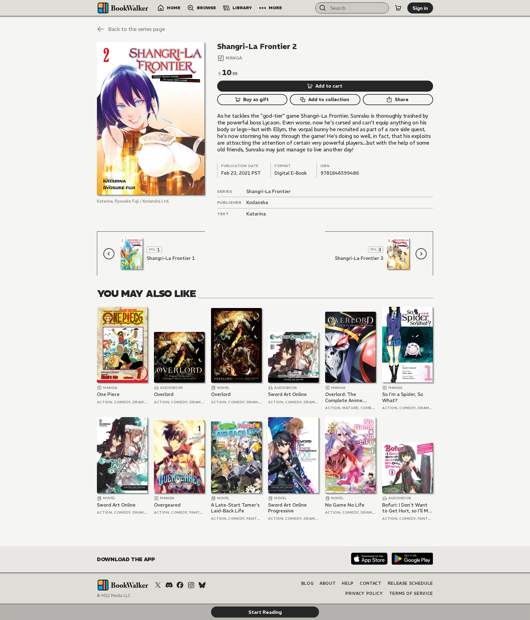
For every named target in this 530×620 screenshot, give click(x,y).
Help (348, 583)
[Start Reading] (151, 118)
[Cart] (398, 8)
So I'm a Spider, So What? (402, 397)
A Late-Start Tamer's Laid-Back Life (235, 508)
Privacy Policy (364, 593)
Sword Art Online (287, 394)
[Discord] (169, 585)
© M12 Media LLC (114, 596)
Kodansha (257, 202)
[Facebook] (180, 585)
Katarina (256, 214)
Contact (371, 583)
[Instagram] (191, 585)
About (328, 583)
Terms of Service (411, 593)
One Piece (108, 394)
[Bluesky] (202, 585)
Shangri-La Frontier (268, 191)
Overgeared (167, 505)
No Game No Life (344, 505)
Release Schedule (410, 583)
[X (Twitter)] (158, 585)
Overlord (164, 394)
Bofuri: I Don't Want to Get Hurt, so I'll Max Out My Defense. (407, 508)
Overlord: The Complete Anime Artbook (344, 397)
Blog (307, 583)
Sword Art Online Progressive (287, 508)
